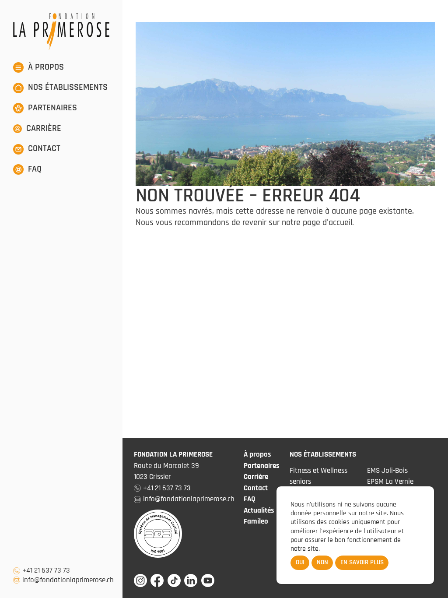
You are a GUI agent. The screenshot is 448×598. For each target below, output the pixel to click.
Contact (256, 488)
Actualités (259, 510)
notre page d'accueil (317, 222)
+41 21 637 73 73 (46, 570)
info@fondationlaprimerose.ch (68, 580)
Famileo (256, 521)
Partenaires (261, 466)
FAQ (250, 499)
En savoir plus (362, 562)
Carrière (256, 477)
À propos (257, 454)
